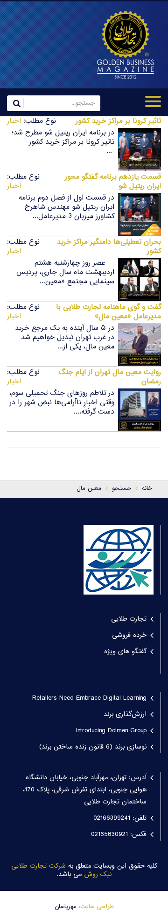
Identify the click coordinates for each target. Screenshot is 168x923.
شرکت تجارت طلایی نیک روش (61, 870)
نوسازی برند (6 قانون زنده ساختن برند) (93, 747)
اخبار (14, 121)
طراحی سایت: (96, 906)
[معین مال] (122, 45)
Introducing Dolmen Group (111, 731)
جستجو (121, 488)
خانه (147, 488)
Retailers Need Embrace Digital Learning (89, 698)
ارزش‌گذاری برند (125, 715)
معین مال (89, 488)
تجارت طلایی (129, 619)
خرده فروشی (129, 635)
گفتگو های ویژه (125, 652)
